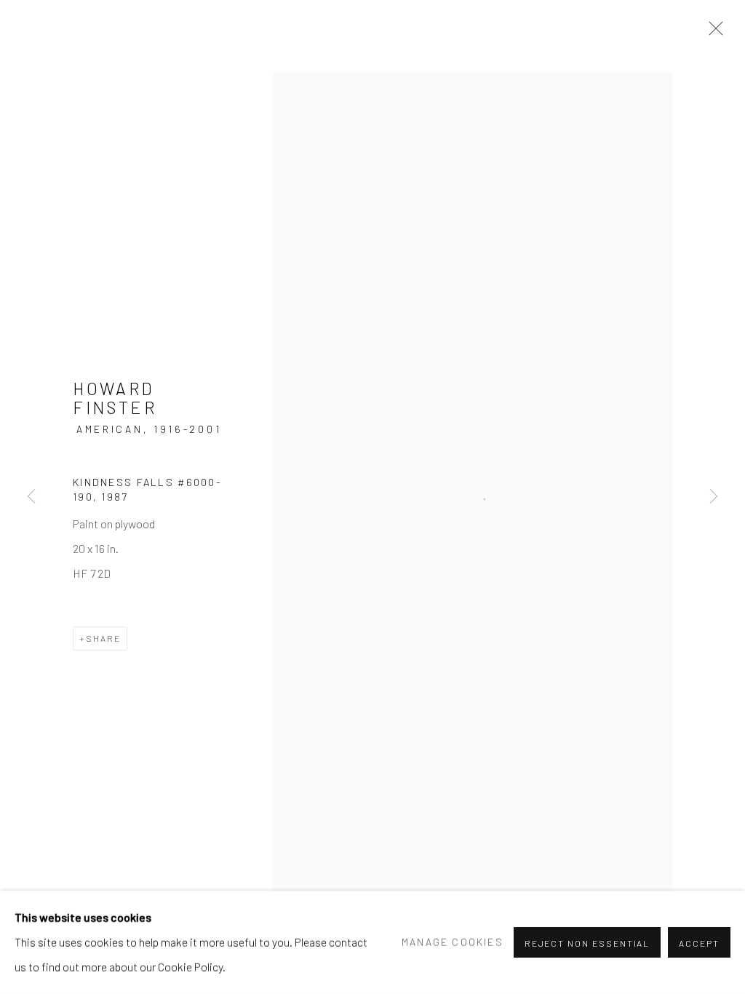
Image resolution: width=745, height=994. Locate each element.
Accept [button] (699, 943)
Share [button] (103, 638)
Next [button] (713, 497)
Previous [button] (31, 497)
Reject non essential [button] (587, 943)
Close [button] (712, 33)
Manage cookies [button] (452, 942)
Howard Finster (115, 398)
